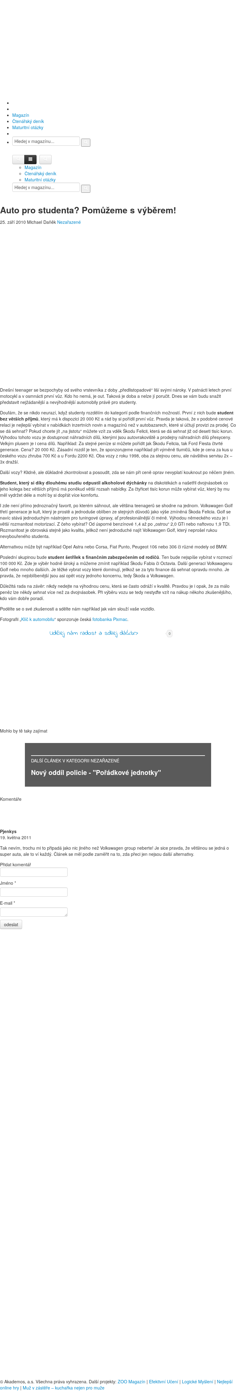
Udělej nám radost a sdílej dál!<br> (93, 633)
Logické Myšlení (197, 1381)
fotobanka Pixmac (109, 619)
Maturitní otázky (27, 127)
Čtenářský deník (28, 121)
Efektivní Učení (163, 1381)
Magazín (20, 115)
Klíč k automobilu (37, 619)
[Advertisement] (118, 49)
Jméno (8, 883)
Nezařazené (69, 222)
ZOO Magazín (131, 1381)
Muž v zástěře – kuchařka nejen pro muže (63, 1388)
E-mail (7, 903)
